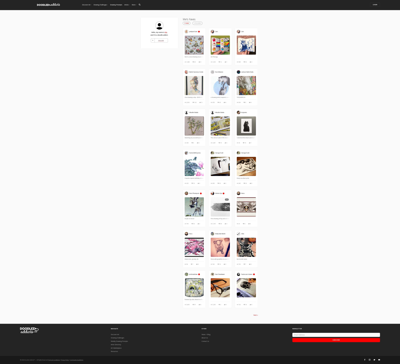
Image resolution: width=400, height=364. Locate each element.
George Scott (219, 153)
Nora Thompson (194, 193)
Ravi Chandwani (220, 274)
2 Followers (197, 23)
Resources (114, 351)
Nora (242, 193)
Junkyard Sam (193, 31)
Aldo (242, 234)
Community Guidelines (76, 360)
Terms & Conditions (54, 360)
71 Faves (186, 23)
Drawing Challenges (117, 338)
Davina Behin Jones (195, 153)
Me (166, 32)
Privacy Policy (65, 360)
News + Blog (206, 334)
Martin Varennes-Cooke (196, 72)
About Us (205, 338)
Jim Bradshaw (193, 274)
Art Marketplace (116, 348)
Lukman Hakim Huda (247, 72)
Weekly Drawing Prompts (119, 341)
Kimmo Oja (218, 193)
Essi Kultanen (219, 72)
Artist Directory (116, 345)
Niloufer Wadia (193, 112)
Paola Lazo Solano (246, 274)
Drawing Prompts (116, 5)
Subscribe (336, 340)
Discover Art (115, 334)
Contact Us (205, 341)
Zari (216, 31)
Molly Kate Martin (220, 234)
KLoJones (244, 112)
